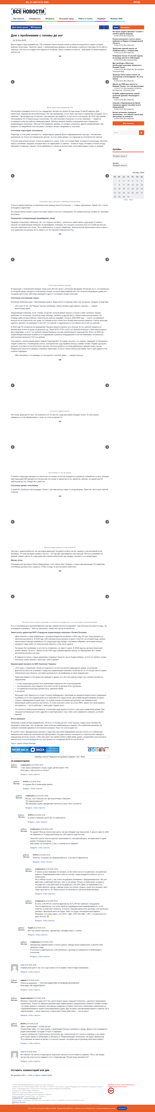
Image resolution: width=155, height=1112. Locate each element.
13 (142, 185)
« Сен (125, 200)
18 (133, 189)
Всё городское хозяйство (132, 88)
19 (137, 189)
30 (124, 197)
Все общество (129, 36)
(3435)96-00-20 (17, 1098)
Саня (22, 965)
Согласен (122, 1108)
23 (124, 193)
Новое (116, 27)
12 (137, 185)
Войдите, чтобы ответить (30, 774)
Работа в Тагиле (85, 19)
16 (124, 189)
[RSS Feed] (16, 2)
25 (133, 193)
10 (128, 185)
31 (128, 197)
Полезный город (66, 19)
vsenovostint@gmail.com (32, 739)
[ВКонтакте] (89, 750)
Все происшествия (130, 60)
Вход (137, 2)
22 (119, 193)
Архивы (116, 163)
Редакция (101, 19)
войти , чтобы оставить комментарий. (36, 1075)
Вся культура (139, 69)
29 (119, 197)
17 (128, 189)
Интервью (50, 19)
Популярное (125, 27)
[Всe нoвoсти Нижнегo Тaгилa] (28, 16)
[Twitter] (93, 750)
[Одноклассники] (96, 750)
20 (142, 189)
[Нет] (152, 1108)
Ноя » (131, 200)
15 (119, 189)
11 (133, 185)
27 (142, 193)
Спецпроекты (35, 19)
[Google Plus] (103, 750)
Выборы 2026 (116, 19)
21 (115, 193)
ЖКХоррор (36, 27)
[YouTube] (20, 2)
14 (115, 189)
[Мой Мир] (100, 750)
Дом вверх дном (20, 27)
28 (115, 197)
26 (137, 193)
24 (128, 193)
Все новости (18, 19)
